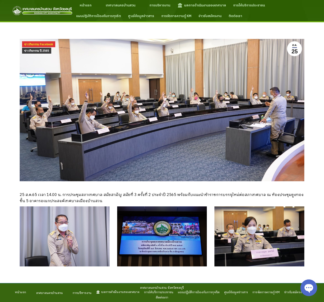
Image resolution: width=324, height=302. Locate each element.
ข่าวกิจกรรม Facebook (38, 44)
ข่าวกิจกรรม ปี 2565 (36, 50)
